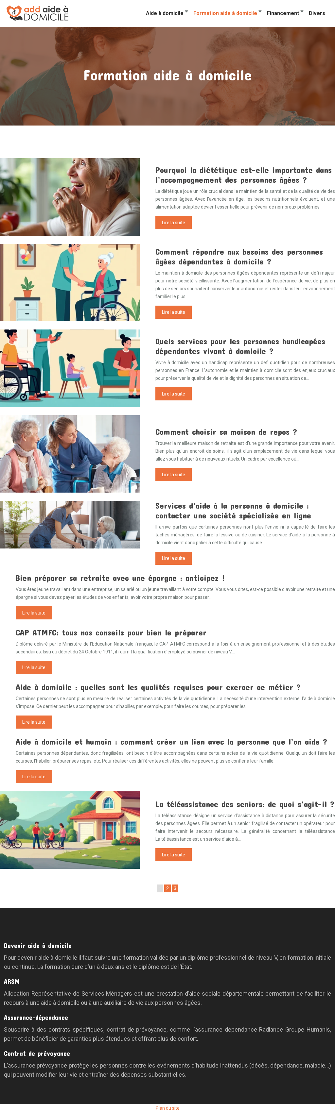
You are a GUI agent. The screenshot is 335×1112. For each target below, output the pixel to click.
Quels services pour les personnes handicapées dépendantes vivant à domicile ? (240, 346)
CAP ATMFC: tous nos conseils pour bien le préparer (111, 632)
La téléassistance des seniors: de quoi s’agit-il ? (244, 804)
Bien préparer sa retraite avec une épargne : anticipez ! (120, 577)
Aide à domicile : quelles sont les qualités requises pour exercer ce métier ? (158, 687)
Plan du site (168, 1108)
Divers (317, 13)
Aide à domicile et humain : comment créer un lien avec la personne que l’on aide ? (171, 741)
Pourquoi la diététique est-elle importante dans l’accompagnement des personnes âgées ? (243, 174)
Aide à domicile (165, 13)
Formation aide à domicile (225, 13)
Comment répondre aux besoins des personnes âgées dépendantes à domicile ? (239, 256)
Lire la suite (173, 222)
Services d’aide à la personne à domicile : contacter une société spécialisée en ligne (233, 510)
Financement (283, 13)
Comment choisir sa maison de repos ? (226, 431)
